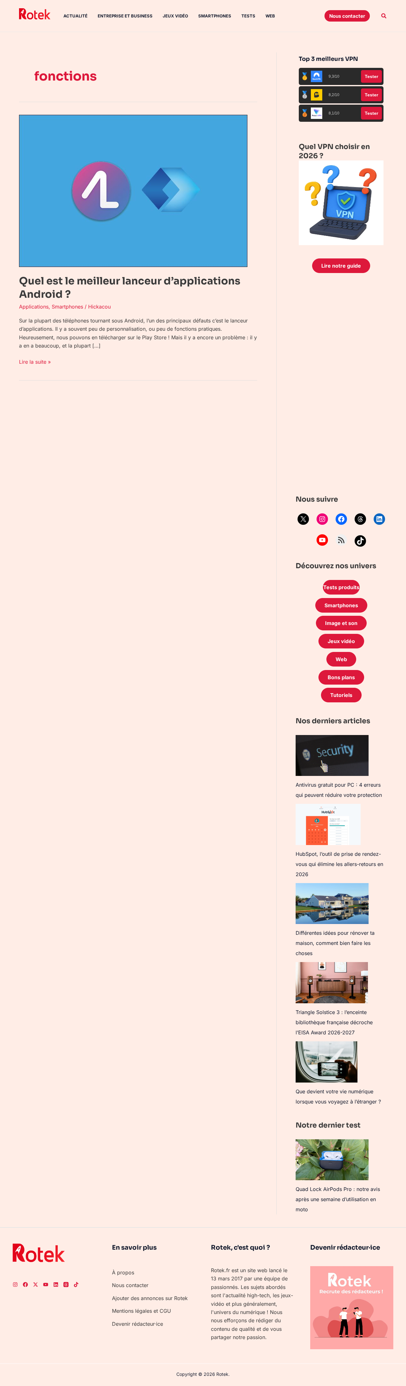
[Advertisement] (341, 385)
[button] (347, 16)
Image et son (341, 623)
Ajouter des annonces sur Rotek (150, 1298)
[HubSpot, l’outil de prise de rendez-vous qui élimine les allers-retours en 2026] (328, 824)
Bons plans (341, 677)
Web (270, 15)
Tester (371, 76)
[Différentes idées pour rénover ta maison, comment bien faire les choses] (332, 903)
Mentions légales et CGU (141, 1311)
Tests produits (341, 587)
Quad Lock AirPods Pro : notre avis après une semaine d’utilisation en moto (338, 1199)
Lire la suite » (35, 361)
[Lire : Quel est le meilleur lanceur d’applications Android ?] (133, 190)
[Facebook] (341, 519)
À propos (123, 1272)
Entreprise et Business (125, 15)
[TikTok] (360, 541)
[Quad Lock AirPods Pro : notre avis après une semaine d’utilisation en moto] (332, 1159)
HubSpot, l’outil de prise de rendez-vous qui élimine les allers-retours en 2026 (339, 864)
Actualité (75, 15)
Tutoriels (341, 695)
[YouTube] (322, 540)
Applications (34, 306)
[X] (303, 519)
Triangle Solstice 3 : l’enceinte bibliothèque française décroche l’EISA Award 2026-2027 (334, 1022)
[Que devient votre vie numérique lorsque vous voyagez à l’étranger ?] (326, 1062)
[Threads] (360, 519)
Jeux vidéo (175, 15)
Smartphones (214, 15)
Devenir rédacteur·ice (137, 1324)
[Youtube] (45, 1284)
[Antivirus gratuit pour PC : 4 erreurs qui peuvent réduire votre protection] (332, 755)
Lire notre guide (341, 266)
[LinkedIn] (379, 519)
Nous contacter (130, 1285)
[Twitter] (35, 1284)
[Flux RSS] (341, 540)
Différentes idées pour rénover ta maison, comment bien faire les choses (335, 943)
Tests (248, 15)
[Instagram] (322, 519)
